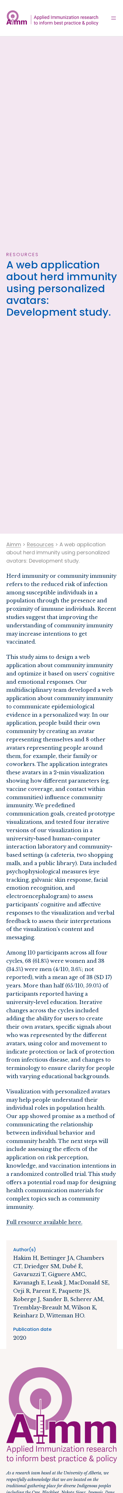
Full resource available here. (44, 1222)
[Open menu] (113, 18)
